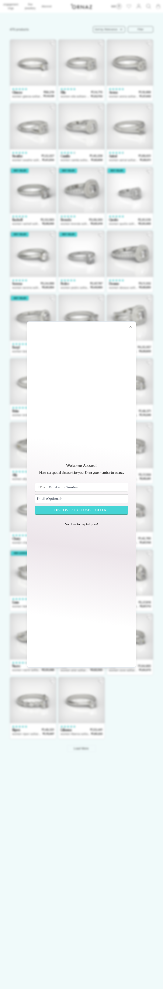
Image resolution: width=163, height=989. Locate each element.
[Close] (130, 326)
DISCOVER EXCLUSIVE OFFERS (81, 510)
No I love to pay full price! (81, 524)
